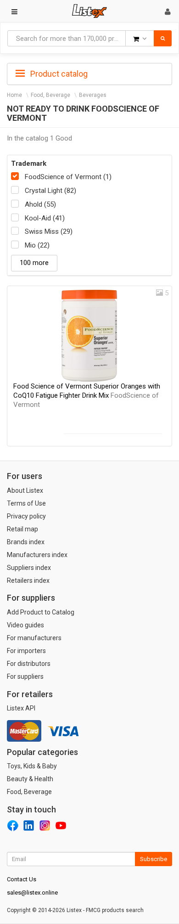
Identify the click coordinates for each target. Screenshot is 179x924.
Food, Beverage (50, 95)
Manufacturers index (37, 554)
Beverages (92, 95)
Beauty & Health (30, 779)
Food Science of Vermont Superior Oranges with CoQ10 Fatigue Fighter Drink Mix (86, 395)
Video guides (25, 625)
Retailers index (28, 580)
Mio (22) (37, 245)
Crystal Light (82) (50, 190)
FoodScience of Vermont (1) (68, 177)
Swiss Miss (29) (49, 231)
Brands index (26, 542)
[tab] (89, 73)
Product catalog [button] (58, 74)
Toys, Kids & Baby (32, 766)
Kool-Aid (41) (45, 218)
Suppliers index (29, 567)
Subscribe (153, 859)
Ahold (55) (40, 204)
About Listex (25, 490)
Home (14, 95)
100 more (34, 263)
